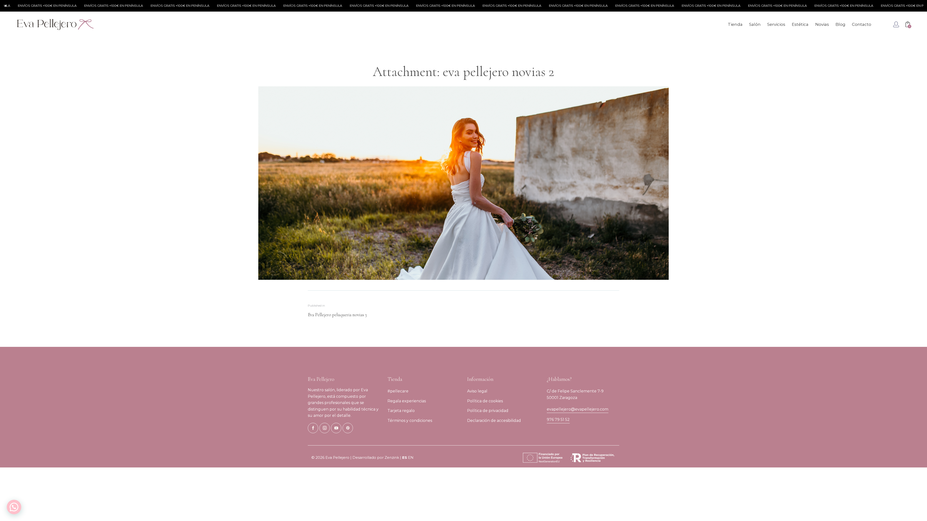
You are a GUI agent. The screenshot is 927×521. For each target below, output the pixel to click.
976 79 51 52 (558, 419)
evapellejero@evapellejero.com (577, 409)
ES (404, 457)
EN (411, 457)
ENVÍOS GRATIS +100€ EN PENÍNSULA (92, 5)
